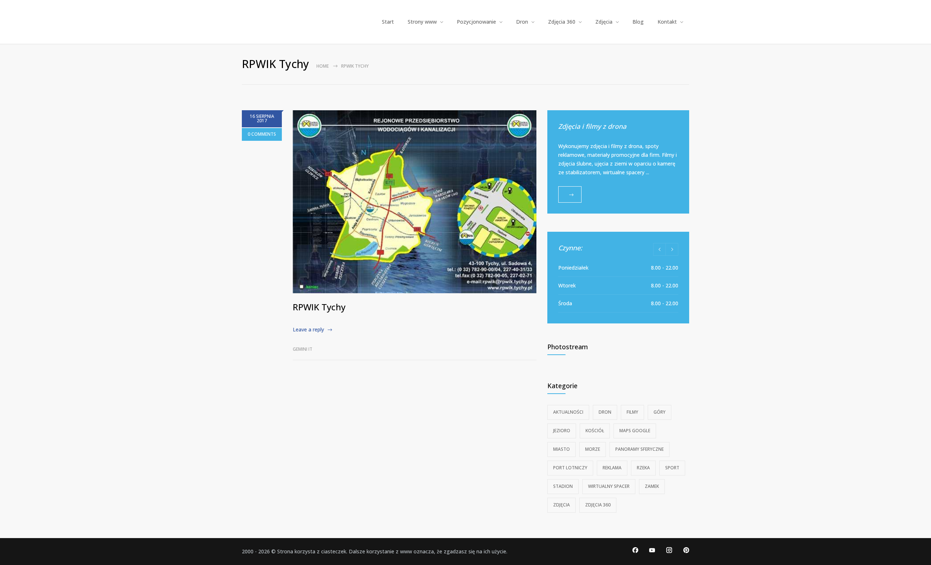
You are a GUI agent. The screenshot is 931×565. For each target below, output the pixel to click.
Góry (660, 412)
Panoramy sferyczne (639, 449)
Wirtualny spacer (609, 486)
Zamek (652, 486)
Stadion (563, 486)
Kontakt (667, 21)
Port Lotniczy (570, 468)
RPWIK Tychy (319, 307)
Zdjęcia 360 (561, 21)
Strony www (422, 21)
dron (605, 412)
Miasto (561, 449)
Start (388, 21)
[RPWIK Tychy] (414, 201)
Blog (638, 21)
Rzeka (643, 468)
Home (322, 66)
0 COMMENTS (262, 134)
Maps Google (634, 430)
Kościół (595, 430)
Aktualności (568, 412)
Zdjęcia (603, 21)
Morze (592, 449)
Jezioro (561, 430)
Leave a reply (308, 329)
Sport (672, 468)
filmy (632, 412)
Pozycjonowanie (476, 21)
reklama (612, 468)
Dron (522, 21)
